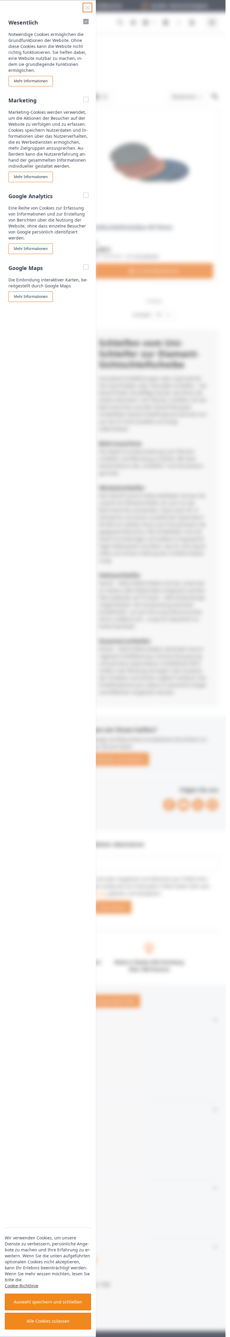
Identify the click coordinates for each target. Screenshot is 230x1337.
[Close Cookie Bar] (87, 7)
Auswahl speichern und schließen (48, 1302)
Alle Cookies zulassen (48, 1321)
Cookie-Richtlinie (21, 1286)
